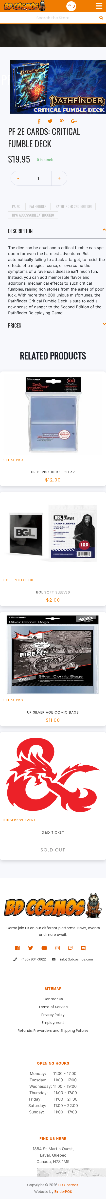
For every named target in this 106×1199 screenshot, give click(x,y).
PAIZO (16, 206)
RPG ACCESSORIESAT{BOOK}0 (33, 215)
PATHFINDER (38, 206)
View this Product (55, 436)
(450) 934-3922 (33, 959)
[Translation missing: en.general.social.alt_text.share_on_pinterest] (62, 121)
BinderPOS (63, 1191)
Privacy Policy (53, 1014)
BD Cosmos (68, 1184)
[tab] (57, 233)
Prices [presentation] (14, 325)
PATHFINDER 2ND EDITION (74, 206)
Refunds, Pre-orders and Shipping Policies (53, 1030)
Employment (53, 1022)
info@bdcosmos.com (76, 959)
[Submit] (101, 18)
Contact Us (53, 998)
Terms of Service (53, 1006)
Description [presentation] (20, 231)
